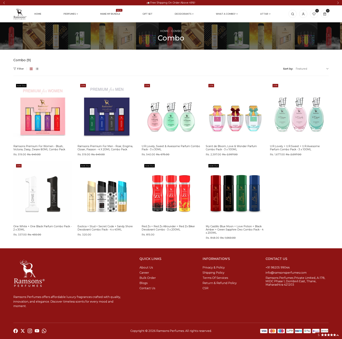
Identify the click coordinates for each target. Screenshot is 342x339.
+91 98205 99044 (278, 267)
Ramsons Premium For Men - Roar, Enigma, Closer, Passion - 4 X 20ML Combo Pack (105, 148)
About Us (146, 267)
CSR (205, 288)
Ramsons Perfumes (170, 331)
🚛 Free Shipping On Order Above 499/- (171, 2)
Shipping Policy (213, 272)
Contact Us (147, 288)
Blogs (143, 283)
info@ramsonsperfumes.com (286, 272)
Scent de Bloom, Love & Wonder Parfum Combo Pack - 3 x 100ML (231, 148)
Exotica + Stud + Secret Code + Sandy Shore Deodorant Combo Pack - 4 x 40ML (105, 228)
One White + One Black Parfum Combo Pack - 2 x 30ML (42, 228)
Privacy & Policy (214, 267)
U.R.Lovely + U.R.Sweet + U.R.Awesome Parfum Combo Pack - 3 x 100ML (295, 148)
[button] (4, 2)
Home (164, 31)
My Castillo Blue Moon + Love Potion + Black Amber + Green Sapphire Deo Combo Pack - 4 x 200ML (234, 229)
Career (144, 272)
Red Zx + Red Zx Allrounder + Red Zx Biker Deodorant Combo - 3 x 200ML (168, 228)
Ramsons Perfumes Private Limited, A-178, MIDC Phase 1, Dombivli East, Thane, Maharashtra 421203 (295, 281)
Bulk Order (147, 278)
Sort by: (288, 68)
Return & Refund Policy (220, 283)
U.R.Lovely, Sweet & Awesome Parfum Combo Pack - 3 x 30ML (171, 148)
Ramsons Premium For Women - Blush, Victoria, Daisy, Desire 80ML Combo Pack (39, 148)
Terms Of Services (215, 278)
